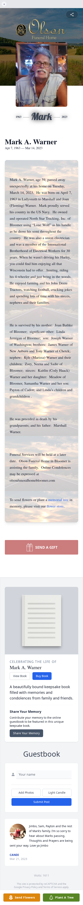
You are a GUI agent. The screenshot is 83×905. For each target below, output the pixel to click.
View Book (20, 676)
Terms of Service (52, 887)
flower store (55, 506)
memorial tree (58, 499)
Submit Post (41, 802)
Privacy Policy (30, 887)
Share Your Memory (26, 733)
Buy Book (42, 676)
